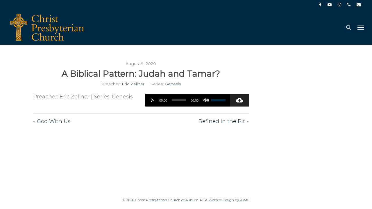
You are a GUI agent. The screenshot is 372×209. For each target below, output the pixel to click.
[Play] (152, 100)
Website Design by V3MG (229, 200)
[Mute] (206, 100)
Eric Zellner (133, 84)
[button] (360, 27)
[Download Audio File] (239, 100)
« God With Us (51, 121)
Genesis (173, 84)
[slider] (219, 98)
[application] (187, 100)
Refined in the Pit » (223, 121)
